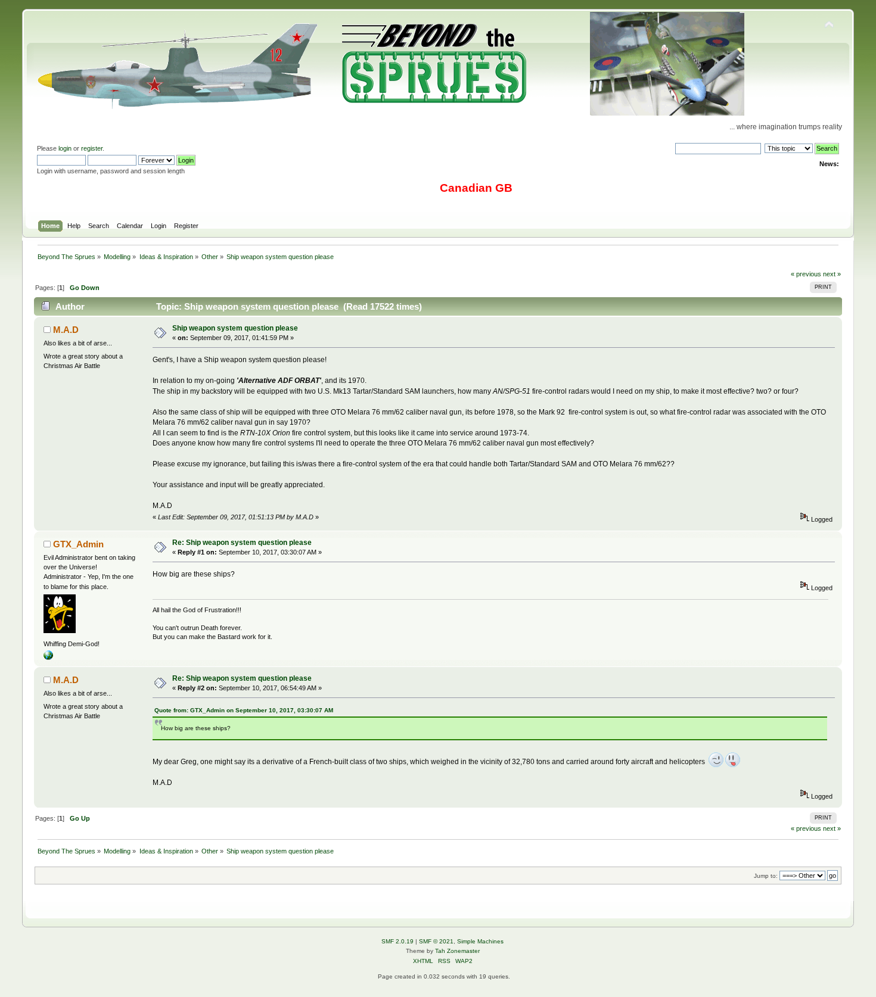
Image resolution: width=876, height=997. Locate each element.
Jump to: (766, 876)
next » (832, 274)
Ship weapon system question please (235, 328)
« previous (806, 274)
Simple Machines (480, 941)
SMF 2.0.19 (397, 941)
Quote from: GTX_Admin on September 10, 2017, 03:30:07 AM (243, 710)
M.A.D (66, 330)
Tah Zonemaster (457, 951)
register (91, 148)
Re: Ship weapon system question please (242, 542)
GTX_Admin (78, 544)
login (65, 148)
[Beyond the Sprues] (48, 657)
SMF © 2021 (436, 941)
